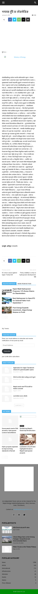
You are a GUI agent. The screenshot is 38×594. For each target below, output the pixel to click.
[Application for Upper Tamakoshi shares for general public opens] (7, 370)
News (4, 293)
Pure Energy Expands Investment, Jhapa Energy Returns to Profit (22, 310)
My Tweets (5, 328)
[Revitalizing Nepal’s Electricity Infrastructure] (28, 421)
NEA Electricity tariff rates (21, 527)
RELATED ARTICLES (9, 284)
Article (21, 426)
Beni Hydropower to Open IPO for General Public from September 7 (24, 300)
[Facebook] (14, 515)
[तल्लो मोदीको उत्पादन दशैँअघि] (7, 398)
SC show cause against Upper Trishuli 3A (9, 274)
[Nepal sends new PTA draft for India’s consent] (7, 389)
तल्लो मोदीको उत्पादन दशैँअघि (20, 396)
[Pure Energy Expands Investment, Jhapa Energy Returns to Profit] (7, 310)
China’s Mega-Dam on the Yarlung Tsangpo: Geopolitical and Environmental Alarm (24, 539)
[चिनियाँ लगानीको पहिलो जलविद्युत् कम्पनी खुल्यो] (7, 379)
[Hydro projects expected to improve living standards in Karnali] (10, 439)
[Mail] (19, 515)
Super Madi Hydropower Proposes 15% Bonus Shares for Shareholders (23, 291)
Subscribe (7, 351)
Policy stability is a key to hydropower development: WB (27, 275)
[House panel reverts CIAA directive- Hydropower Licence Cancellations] (10, 421)
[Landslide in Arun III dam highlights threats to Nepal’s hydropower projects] (28, 439)
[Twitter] (24, 515)
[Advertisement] (19, 36)
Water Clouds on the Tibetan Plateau (24, 547)
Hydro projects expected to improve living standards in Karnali (10, 449)
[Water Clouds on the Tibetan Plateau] (7, 549)
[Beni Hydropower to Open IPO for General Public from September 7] (7, 300)
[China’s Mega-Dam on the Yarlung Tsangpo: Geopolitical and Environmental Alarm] (7, 539)
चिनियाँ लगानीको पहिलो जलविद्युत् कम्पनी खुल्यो (24, 377)
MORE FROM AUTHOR (24, 284)
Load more (18, 405)
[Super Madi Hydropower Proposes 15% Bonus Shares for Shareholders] (7, 291)
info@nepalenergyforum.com (23, 509)
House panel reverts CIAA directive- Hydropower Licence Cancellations (10, 430)
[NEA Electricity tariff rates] (7, 530)
